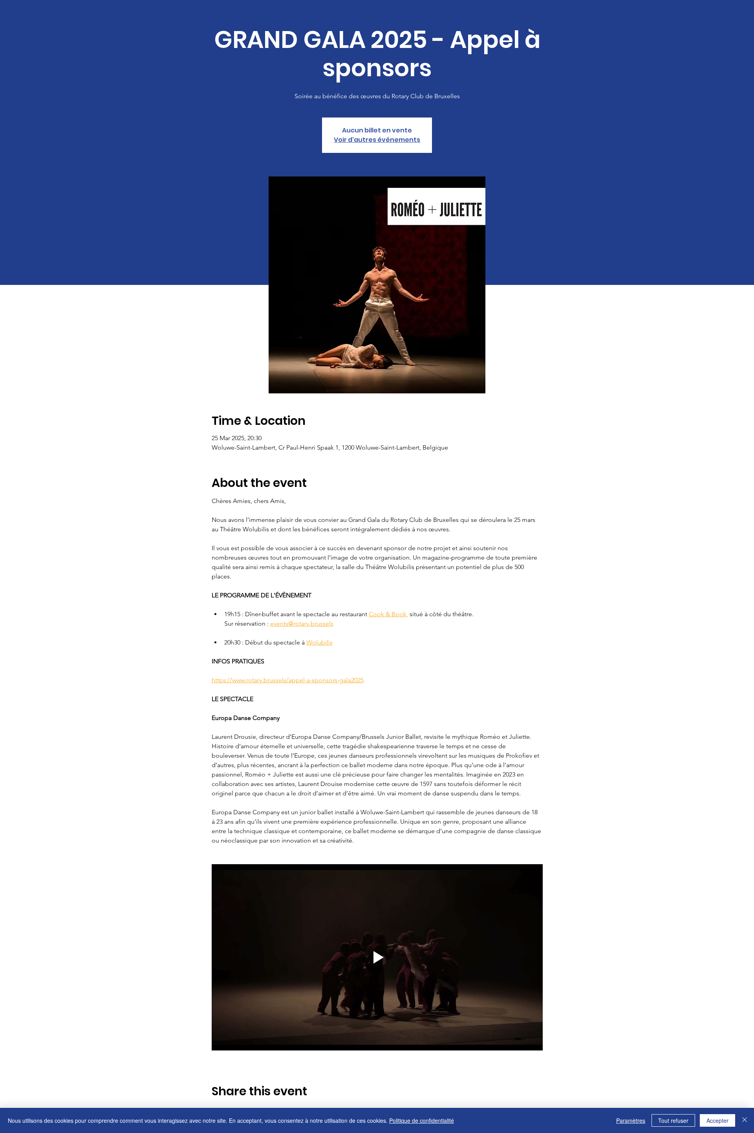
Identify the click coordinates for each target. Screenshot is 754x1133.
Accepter (717, 1120)
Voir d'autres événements (377, 139)
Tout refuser (673, 1120)
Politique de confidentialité (421, 1120)
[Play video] (377, 957)
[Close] (744, 1120)
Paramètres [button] (630, 1120)
